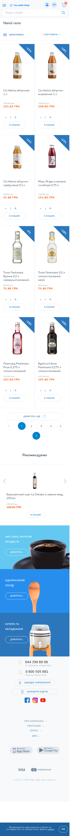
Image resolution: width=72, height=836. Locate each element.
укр (54, 5)
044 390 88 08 (36, 662)
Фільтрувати (16, 35)
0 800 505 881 (36, 672)
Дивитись (16, 552)
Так (63, 829)
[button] (4, 481)
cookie (51, 829)
